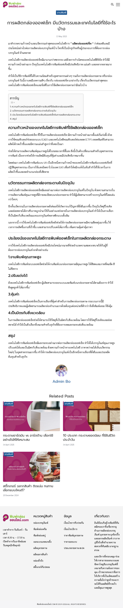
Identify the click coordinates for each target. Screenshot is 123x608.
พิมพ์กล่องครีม (40, 528)
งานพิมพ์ (61, 12)
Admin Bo (61, 381)
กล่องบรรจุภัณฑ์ (40, 522)
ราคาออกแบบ (70, 541)
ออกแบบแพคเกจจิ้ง (42, 541)
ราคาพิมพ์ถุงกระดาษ (73, 535)
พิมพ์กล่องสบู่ (39, 535)
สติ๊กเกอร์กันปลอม (41, 566)
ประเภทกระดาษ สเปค (74, 547)
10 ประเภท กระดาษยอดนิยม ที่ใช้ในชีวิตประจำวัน (89, 437)
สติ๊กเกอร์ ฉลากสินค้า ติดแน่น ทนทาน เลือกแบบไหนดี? (28, 488)
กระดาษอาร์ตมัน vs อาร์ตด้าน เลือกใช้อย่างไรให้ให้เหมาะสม (28, 437)
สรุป (14, 119)
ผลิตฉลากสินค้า (40, 554)
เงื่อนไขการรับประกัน (74, 522)
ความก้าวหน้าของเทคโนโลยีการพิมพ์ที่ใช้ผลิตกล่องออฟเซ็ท (42, 106)
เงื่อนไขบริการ (70, 528)
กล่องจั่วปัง (38, 560)
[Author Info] (62, 375)
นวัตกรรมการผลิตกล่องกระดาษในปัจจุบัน (34, 111)
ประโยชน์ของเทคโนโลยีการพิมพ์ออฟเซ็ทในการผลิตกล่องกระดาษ (46, 115)
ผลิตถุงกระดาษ (40, 547)
